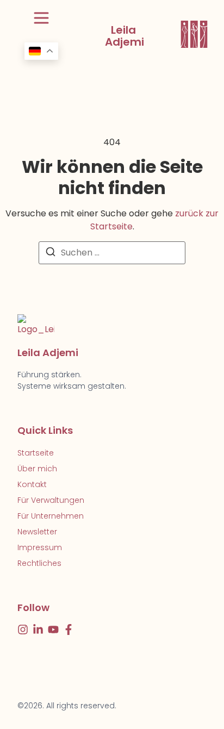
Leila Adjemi (124, 35)
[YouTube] (53, 629)
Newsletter (37, 531)
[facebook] (68, 629)
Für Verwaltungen (50, 500)
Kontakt (32, 484)
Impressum (39, 547)
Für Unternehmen (50, 515)
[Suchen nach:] (112, 252)
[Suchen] (50, 253)
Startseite (35, 452)
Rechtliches (39, 563)
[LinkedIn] (38, 629)
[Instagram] (22, 629)
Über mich (37, 468)
